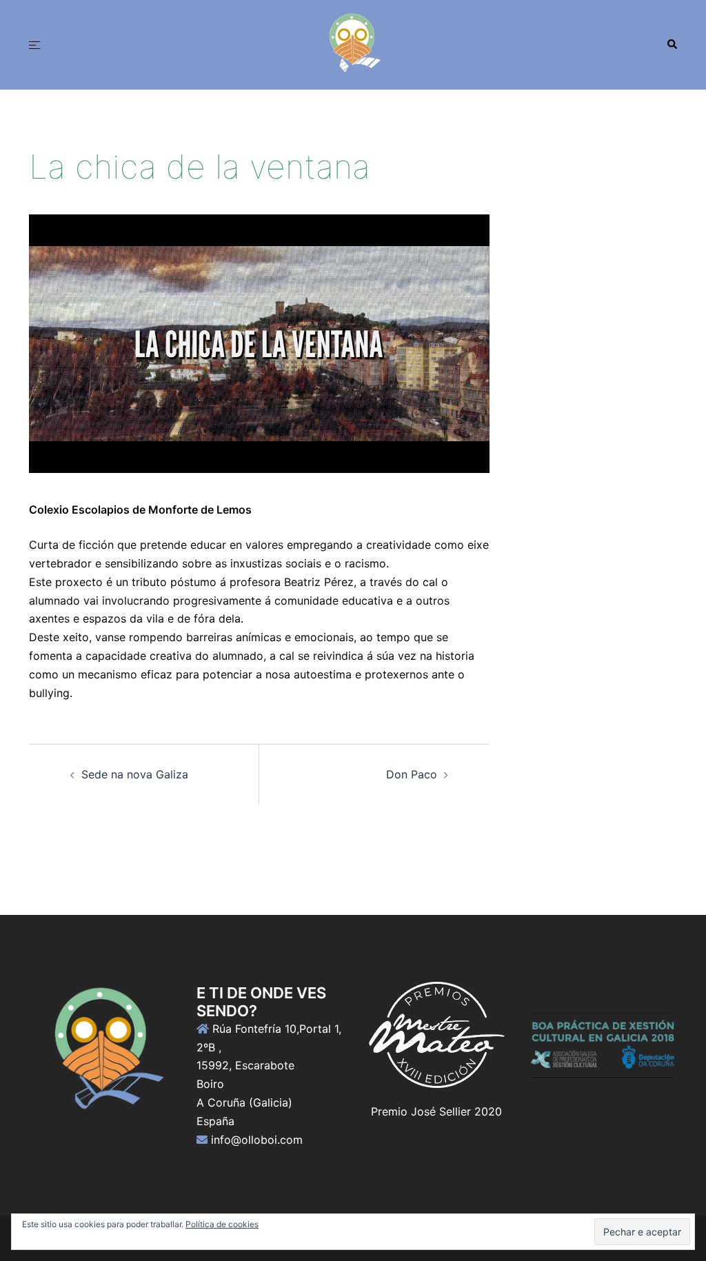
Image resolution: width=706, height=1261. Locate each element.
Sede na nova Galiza (134, 774)
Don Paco (411, 774)
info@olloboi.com (257, 1140)
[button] (671, 44)
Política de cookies (222, 1224)
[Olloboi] (353, 43)
